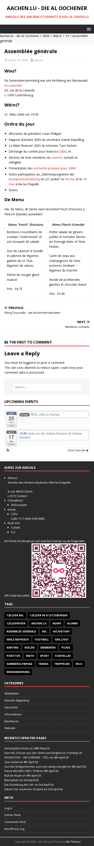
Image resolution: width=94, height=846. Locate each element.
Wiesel (38, 60)
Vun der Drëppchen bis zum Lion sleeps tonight (35, 766)
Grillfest (62, 639)
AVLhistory (61, 631)
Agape (56, 623)
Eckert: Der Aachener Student (23, 789)
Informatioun (13, 714)
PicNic (66, 647)
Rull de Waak (13, 775)
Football (42, 639)
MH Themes (73, 842)
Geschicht (10, 707)
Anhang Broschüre (16, 748)
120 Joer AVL (15, 615)
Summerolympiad (19, 664)
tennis (43, 664)
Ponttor (13, 656)
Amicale (13, 482)
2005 (62, 151)
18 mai (70, 179)
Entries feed (12, 815)
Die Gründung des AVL (19, 785)
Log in (8, 808)
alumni (72, 623)
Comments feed (15, 822)
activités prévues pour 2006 (54, 168)
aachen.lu (39, 623)
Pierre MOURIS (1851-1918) (21, 771)
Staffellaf (63, 656)
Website (9, 728)
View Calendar (77, 450)
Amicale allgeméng (16, 700)
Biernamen (11, 780)
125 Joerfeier (16, 623)
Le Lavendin (13, 85)
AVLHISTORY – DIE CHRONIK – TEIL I (26, 757)
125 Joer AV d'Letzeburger (49, 615)
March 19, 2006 (18, 60)
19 (67, 36)
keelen (29, 647)
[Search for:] (47, 387)
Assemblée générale (21, 631)
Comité (15, 527)
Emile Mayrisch (18, 639)
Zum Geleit (11, 762)
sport (44, 656)
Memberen (48, 647)
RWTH (30, 656)
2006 (45, 36)
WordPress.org (14, 829)
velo (78, 664)
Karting (13, 647)
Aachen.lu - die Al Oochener (19, 36)
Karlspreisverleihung (24, 179)
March (57, 36)
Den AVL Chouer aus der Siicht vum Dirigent (33, 753)
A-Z (13, 532)
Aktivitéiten (11, 693)
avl (44, 631)
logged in (29, 363)
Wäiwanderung (18, 672)
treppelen (62, 664)
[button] (88, 29)
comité (56, 157)
